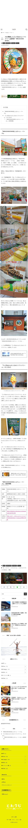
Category (13, 43)
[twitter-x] (14, 817)
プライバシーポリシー (7, 785)
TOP (7, 819)
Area (4, 43)
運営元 (3, 779)
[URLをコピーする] (24, 587)
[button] (4, 587)
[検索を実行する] (25, 594)
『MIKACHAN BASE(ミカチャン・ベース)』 (12, 731)
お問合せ (4, 782)
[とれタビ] (14, 29)
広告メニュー (5, 794)
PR (4, 663)
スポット (13, 819)
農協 (9, 569)
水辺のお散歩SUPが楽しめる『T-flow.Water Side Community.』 (18, 354)
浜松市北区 (8, 43)
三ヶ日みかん (4, 569)
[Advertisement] (14, 14)
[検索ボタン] (26, 29)
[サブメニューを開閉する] (25, 666)
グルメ (17, 43)
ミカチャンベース (22, 567)
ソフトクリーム (14, 567)
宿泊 (20, 819)
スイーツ (7, 567)
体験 (10, 819)
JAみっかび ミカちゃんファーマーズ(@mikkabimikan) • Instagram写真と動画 (16, 517)
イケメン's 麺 (7, 675)
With (5, 672)
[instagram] (16, 817)
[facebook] (12, 817)
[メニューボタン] (1, 29)
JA (3, 567)
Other (5, 678)
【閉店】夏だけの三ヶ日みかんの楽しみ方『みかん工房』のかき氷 (18, 474)
